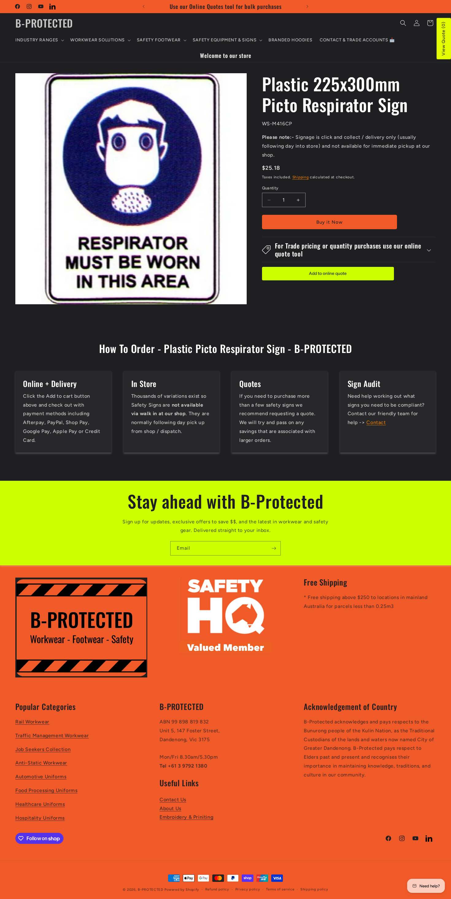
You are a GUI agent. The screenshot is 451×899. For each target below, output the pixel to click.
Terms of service (280, 889)
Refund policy (217, 889)
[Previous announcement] (143, 6)
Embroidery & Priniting (186, 817)
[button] (39, 40)
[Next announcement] (307, 6)
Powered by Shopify (181, 890)
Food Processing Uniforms (46, 790)
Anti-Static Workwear (41, 763)
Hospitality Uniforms (40, 818)
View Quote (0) (443, 39)
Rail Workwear (32, 722)
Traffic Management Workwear (52, 735)
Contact (376, 422)
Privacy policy (247, 889)
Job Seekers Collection (43, 749)
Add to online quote (328, 273)
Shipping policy (314, 889)
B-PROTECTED (151, 890)
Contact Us (173, 799)
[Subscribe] (273, 548)
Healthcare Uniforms (40, 804)
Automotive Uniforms (40, 777)
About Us (170, 808)
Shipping (300, 177)
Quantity (270, 188)
